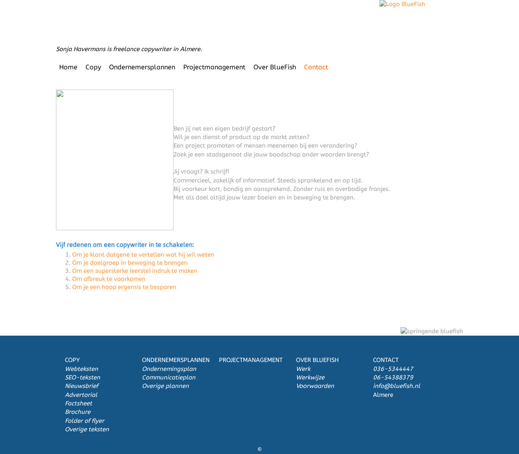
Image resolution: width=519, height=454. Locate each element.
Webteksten (81, 369)
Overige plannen (165, 386)
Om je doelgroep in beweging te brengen (130, 262)
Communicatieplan (168, 377)
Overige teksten (87, 429)
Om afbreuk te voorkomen (109, 279)
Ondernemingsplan (169, 369)
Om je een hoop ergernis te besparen (124, 287)
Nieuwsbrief (81, 386)
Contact (316, 67)
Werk (303, 369)
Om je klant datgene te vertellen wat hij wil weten (143, 254)
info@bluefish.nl (396, 386)
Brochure (77, 412)
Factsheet (78, 403)
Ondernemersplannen (142, 67)
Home (68, 67)
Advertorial (81, 395)
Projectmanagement (214, 67)
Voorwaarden (315, 386)
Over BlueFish (274, 67)
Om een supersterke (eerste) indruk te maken (134, 271)
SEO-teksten (82, 377)
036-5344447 (393, 369)
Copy (93, 67)
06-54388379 (393, 377)
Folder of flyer (84, 421)
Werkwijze (310, 377)
